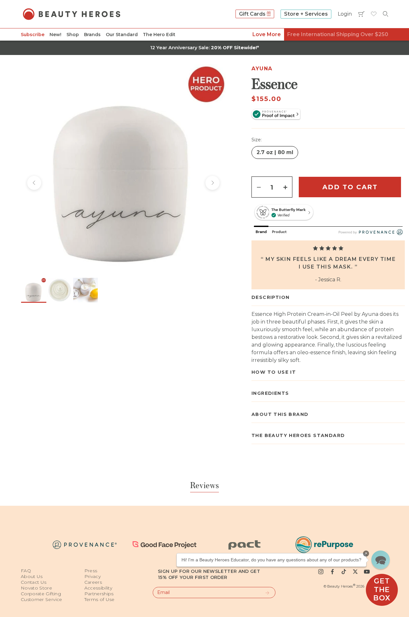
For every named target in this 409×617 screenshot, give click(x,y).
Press (90, 571)
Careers (93, 582)
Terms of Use (99, 599)
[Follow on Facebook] (332, 571)
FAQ (26, 571)
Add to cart (350, 187)
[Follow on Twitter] (355, 571)
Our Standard (122, 34)
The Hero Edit (159, 34)
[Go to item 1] (34, 290)
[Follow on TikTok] (344, 571)
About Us (32, 576)
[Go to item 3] (85, 290)
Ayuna (262, 69)
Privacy (92, 576)
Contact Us (34, 582)
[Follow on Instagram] (321, 571)
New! (55, 34)
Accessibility (98, 588)
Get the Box (381, 589)
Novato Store (36, 588)
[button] (380, 560)
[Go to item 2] (60, 290)
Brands (92, 34)
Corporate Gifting (41, 594)
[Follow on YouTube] (367, 571)
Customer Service (41, 599)
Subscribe (32, 34)
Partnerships (99, 594)
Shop (72, 34)
